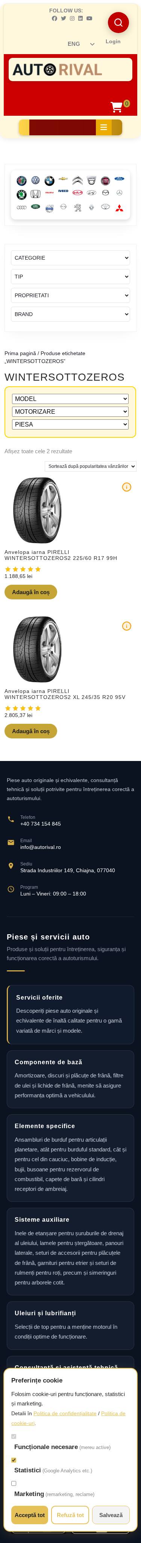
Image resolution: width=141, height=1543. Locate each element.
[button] (118, 22)
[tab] (104, 127)
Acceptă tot (30, 1515)
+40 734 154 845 (40, 824)
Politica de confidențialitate (65, 1413)
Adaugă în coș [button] (31, 592)
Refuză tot (70, 1515)
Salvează (111, 1515)
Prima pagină (20, 353)
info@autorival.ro (40, 847)
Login (113, 41)
